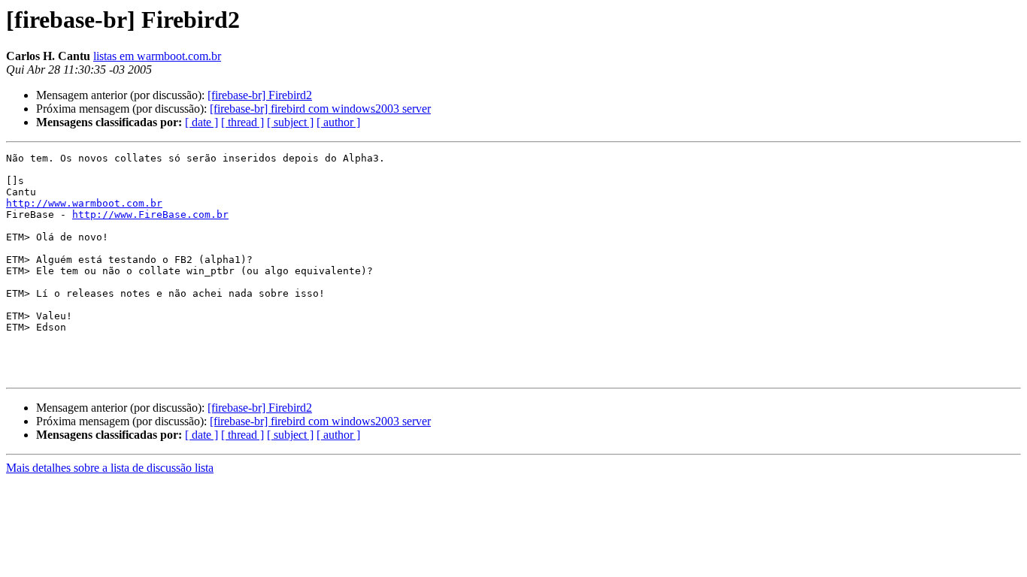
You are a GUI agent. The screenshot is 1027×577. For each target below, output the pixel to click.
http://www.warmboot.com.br (84, 203)
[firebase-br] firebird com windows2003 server (320, 108)
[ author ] (338, 122)
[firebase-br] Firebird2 (260, 95)
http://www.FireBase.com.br (150, 214)
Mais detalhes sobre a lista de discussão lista (110, 467)
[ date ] (201, 122)
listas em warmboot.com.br (157, 56)
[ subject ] (290, 122)
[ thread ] (242, 122)
